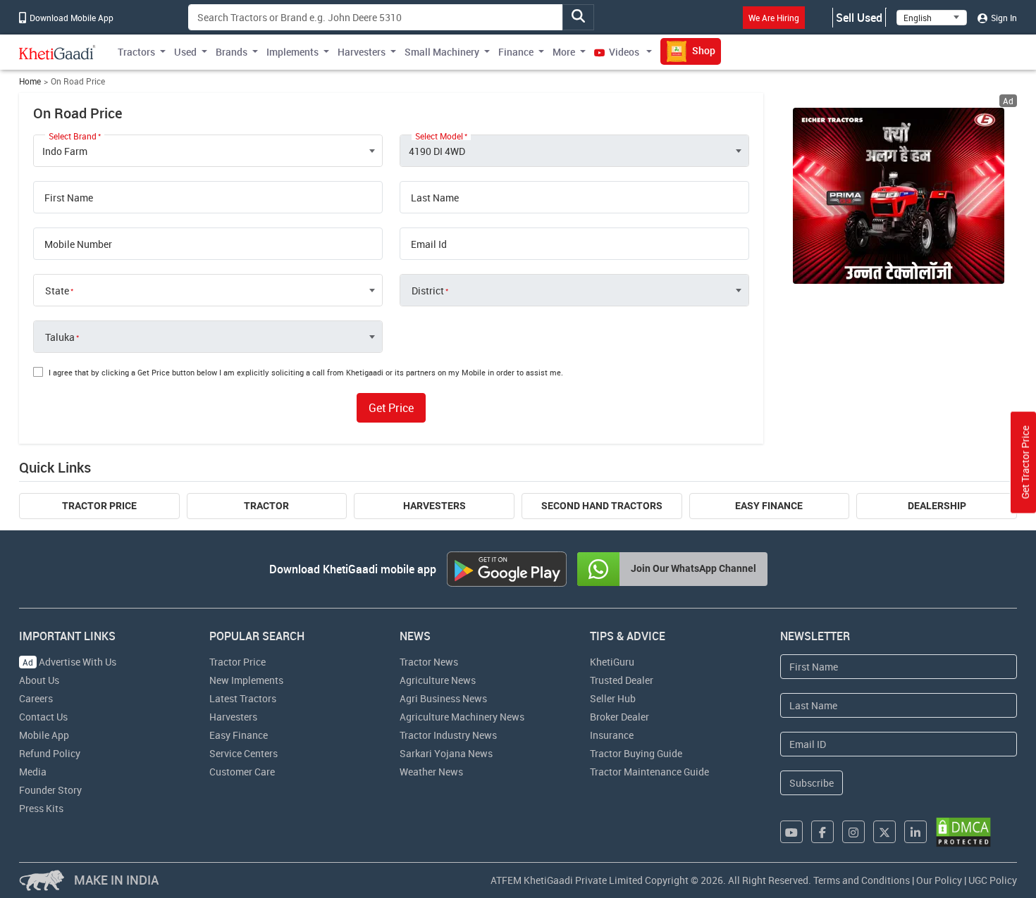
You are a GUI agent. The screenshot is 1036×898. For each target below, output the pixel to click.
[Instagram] (853, 832)
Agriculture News (438, 680)
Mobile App (44, 735)
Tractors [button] (136, 51)
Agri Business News (443, 698)
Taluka (60, 337)
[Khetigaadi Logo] (57, 52)
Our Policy (939, 880)
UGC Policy (992, 880)
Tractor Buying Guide (636, 753)
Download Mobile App (70, 17)
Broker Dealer (619, 716)
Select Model (439, 136)
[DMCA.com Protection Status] (963, 832)
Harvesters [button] (362, 51)
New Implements (246, 680)
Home (30, 81)
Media (33, 771)
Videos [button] (624, 51)
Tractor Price (99, 505)
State (57, 291)
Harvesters (434, 505)
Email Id (429, 244)
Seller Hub (613, 698)
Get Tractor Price (1025, 462)
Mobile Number (78, 244)
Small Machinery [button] (442, 51)
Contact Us (43, 716)
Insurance (612, 735)
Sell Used (859, 17)
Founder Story (50, 790)
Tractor (266, 505)
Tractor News (429, 661)
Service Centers (243, 753)
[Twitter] (884, 832)
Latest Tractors (242, 698)
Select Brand (73, 136)
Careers (36, 698)
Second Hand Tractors (601, 505)
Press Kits (41, 808)
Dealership (937, 505)
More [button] (564, 51)
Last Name (435, 198)
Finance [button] (516, 51)
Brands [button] (231, 51)
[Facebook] (822, 832)
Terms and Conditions (861, 880)
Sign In (1003, 17)
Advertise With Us (69, 661)
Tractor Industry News (448, 735)
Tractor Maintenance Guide (649, 771)
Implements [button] (292, 51)
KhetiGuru (612, 661)
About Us (39, 680)
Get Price (391, 408)
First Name (68, 198)
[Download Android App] (507, 569)
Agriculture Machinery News (462, 716)
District (428, 291)
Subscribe (811, 783)
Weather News (431, 771)
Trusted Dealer (621, 680)
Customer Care (242, 771)
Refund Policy (49, 753)
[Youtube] (791, 832)
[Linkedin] (915, 832)
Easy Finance (769, 505)
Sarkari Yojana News (446, 753)
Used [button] (185, 51)
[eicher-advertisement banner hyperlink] (898, 196)
